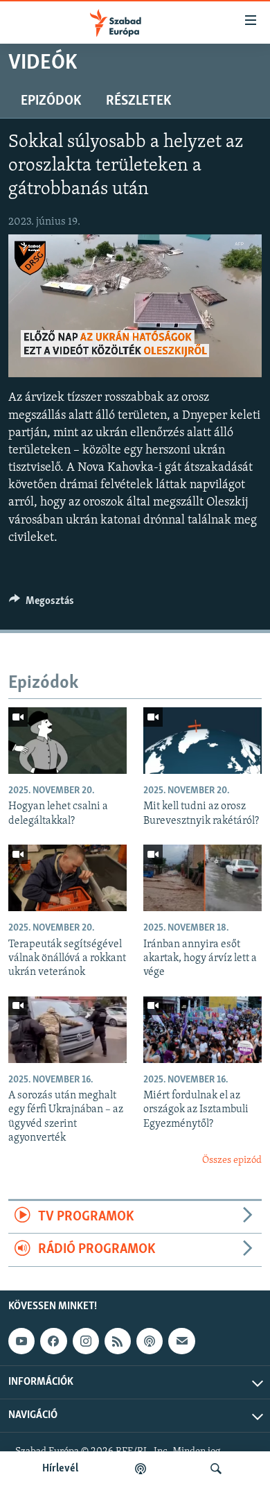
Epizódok (51, 101)
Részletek (138, 101)
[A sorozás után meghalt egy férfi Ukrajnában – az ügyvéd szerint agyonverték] (67, 1029)
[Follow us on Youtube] (21, 1341)
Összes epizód (232, 1160)
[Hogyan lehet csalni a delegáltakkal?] (67, 740)
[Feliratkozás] (181, 1341)
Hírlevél (60, 1468)
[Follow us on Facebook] (53, 1341)
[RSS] (118, 1341)
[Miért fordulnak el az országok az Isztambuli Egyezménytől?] (202, 1029)
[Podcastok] (140, 1468)
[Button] (41, 604)
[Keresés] (216, 1468)
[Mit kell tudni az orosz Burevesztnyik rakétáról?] (202, 740)
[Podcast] (149, 1341)
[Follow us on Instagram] (86, 1341)
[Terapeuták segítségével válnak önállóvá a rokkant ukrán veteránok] (67, 878)
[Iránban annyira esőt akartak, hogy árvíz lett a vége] (202, 878)
